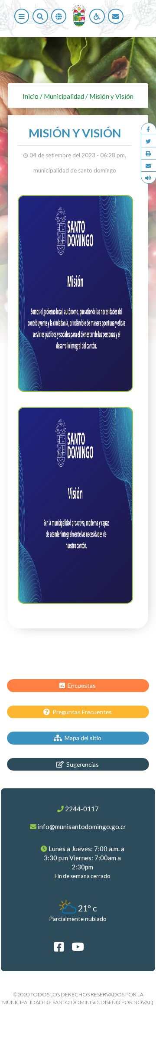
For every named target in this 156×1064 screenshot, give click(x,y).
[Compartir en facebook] (148, 129)
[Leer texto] (148, 177)
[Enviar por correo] (148, 165)
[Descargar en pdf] (148, 153)
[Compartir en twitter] (148, 141)
